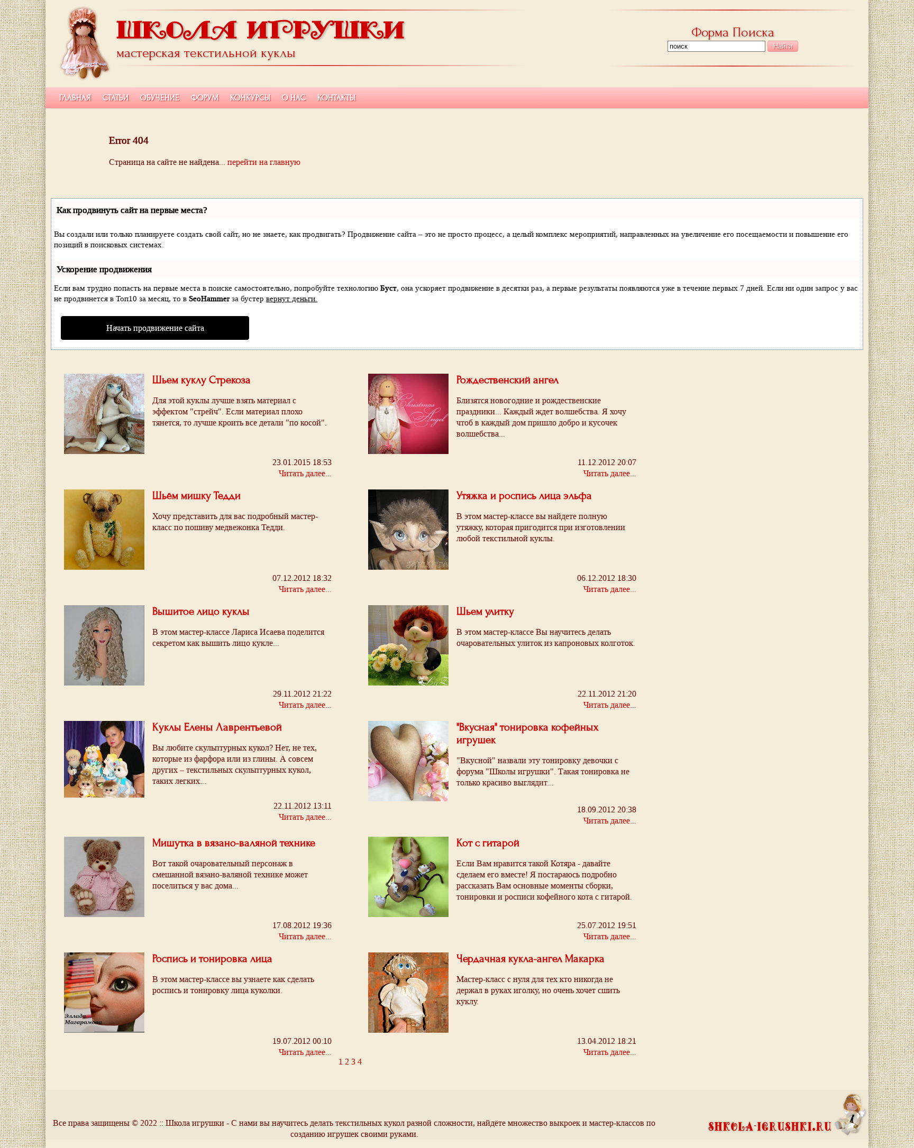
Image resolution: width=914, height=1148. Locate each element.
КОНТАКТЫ (336, 98)
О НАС (294, 98)
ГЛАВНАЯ (75, 98)
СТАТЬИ (116, 98)
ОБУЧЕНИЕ (159, 98)
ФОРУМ (204, 98)
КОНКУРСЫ (250, 98)
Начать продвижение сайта (155, 328)
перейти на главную (263, 162)
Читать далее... (305, 816)
